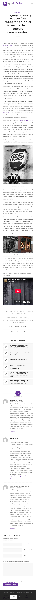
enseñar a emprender (21, 318)
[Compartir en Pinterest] (24, 331)
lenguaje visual (27, 320)
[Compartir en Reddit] (30, 331)
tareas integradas (18, 322)
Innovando (18, 12)
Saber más (22, 597)
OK (14, 597)
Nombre (26, 544)
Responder (12, 431)
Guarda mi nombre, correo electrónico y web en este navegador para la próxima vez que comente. (17, 562)
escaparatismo (8, 320)
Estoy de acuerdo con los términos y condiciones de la (17, 581)
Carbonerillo (6, 112)
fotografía (17, 320)
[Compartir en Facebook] (6, 331)
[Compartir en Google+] (18, 331)
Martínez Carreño (8, 45)
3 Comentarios (19, 311)
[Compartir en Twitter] (12, 331)
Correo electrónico (28, 550)
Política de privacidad (10, 582)
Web (25, 555)
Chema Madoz (23, 120)
